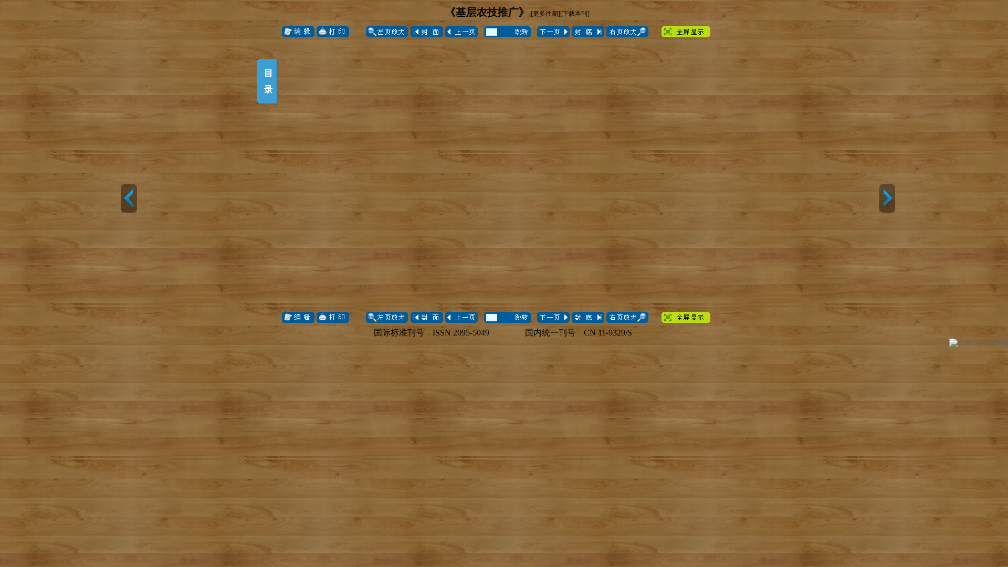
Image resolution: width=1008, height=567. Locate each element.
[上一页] (129, 198)
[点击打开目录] (267, 81)
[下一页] (887, 198)
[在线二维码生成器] (978, 342)
